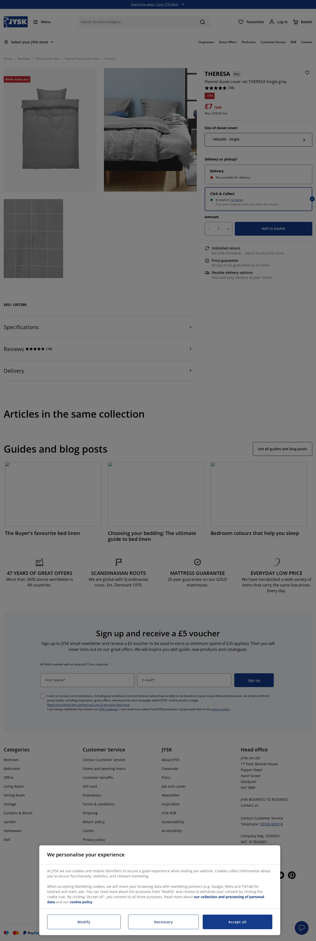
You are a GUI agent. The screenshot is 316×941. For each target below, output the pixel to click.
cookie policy (81, 902)
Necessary (163, 922)
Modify (84, 922)
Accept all (237, 922)
